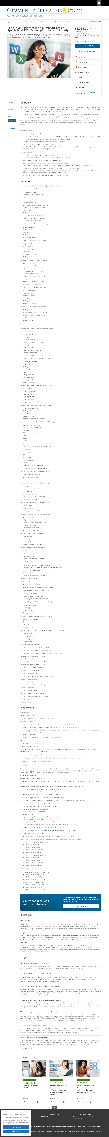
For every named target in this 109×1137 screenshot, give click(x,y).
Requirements (12, 109)
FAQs (9, 116)
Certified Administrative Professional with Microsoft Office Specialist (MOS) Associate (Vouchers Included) (60, 1090)
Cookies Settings (16, 1131)
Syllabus (10, 106)
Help (74, 1120)
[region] (16, 1123)
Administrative (26, 21)
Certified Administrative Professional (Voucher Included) (31, 1085)
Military (74, 1116)
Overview (10, 102)
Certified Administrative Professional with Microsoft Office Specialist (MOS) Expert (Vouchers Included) (87, 1089)
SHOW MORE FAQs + (26, 1048)
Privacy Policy (57, 1133)
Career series (82, 57)
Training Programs (16, 21)
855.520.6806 (11, 128)
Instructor (11, 113)
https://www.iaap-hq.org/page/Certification (40, 830)
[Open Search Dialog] (99, 3)
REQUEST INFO (94, 93)
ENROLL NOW (87, 46)
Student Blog (90, 1116)
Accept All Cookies (16, 1127)
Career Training (44, 1116)
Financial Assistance (77, 1118)
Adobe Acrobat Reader (29, 734)
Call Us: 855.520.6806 (94, 21)
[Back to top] (54, 1114)
